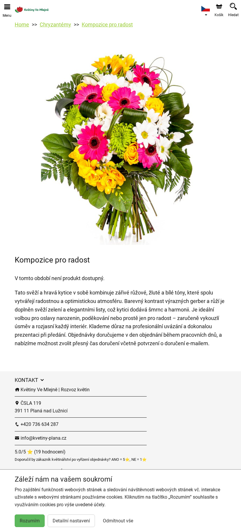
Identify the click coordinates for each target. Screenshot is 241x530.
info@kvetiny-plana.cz (42, 438)
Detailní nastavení (71, 521)
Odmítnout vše (118, 521)
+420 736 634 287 (38, 424)
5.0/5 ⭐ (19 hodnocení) (40, 452)
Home (22, 24)
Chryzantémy (55, 24)
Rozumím (30, 521)
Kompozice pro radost (107, 24)
